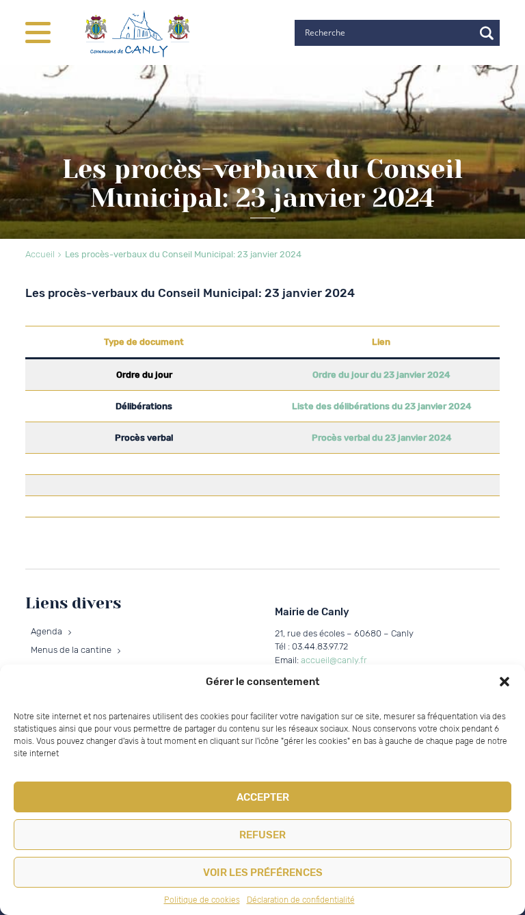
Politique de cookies (202, 900)
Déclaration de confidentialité (301, 900)
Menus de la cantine (71, 650)
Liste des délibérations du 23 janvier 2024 (381, 406)
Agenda (46, 631)
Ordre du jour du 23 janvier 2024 (381, 375)
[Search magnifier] (487, 33)
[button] (504, 681)
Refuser (262, 835)
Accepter (263, 797)
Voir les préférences (263, 872)
